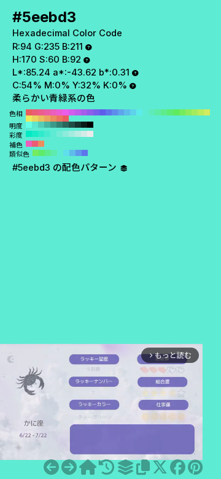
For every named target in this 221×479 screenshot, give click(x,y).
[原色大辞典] (87, 467)
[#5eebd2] (51, 467)
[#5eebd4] (69, 467)
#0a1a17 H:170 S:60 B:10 (84, 125)
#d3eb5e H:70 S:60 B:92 (207, 112)
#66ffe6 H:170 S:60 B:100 (29, 125)
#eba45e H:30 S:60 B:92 (47, 118)
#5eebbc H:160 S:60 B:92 (152, 112)
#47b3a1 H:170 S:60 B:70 (47, 125)
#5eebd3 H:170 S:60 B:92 (145, 112)
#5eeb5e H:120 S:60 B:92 (176, 112)
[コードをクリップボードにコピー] (143, 467)
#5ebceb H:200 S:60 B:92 (127, 112)
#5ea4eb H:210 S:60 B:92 (121, 112)
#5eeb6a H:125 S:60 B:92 (42, 153)
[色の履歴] (106, 467)
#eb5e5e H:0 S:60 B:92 (66, 118)
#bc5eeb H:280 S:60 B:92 (78, 112)
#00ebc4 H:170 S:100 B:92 (29, 134)
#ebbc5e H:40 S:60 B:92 (41, 118)
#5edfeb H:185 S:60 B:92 (66, 153)
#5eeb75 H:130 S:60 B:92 (170, 112)
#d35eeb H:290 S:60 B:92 (72, 112)
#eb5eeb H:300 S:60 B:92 (66, 112)
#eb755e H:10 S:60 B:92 (59, 118)
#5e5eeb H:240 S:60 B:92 (102, 112)
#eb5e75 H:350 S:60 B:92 (35, 112)
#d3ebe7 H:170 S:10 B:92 (84, 134)
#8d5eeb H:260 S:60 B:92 (90, 112)
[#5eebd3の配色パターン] (125, 467)
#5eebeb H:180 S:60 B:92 (139, 112)
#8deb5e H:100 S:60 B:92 (188, 112)
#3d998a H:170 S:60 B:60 (53, 125)
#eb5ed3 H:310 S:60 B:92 (59, 112)
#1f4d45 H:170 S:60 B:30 (72, 125)
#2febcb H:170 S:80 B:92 (41, 134)
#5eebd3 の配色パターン (65, 167)
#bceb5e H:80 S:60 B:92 (201, 112)
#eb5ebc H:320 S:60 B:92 (53, 112)
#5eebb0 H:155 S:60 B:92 (54, 153)
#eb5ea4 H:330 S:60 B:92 (47, 112)
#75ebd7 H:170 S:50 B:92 (59, 134)
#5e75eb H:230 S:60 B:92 (109, 112)
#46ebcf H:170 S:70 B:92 (47, 134)
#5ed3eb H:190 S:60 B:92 (133, 112)
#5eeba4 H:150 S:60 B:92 (158, 112)
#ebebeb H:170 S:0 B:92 (90, 134)
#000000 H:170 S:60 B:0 (90, 125)
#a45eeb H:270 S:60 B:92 (84, 112)
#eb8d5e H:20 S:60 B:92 (53, 118)
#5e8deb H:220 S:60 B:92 (115, 112)
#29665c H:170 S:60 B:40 (66, 125)
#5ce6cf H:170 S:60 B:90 (35, 125)
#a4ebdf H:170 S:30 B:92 (72, 134)
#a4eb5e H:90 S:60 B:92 (195, 112)
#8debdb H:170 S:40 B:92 (66, 134)
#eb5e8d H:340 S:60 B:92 (41, 112)
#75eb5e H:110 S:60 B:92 (182, 112)
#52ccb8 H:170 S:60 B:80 (41, 125)
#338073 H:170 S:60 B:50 (59, 125)
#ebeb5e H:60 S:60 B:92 (29, 118)
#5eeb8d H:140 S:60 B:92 (164, 112)
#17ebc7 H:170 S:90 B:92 (35, 134)
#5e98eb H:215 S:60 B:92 (79, 153)
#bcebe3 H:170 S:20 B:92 (78, 134)
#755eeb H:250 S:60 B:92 (96, 112)
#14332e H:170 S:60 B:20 (78, 125)
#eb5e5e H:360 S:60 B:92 (29, 112)
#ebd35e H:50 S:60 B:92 (35, 118)
